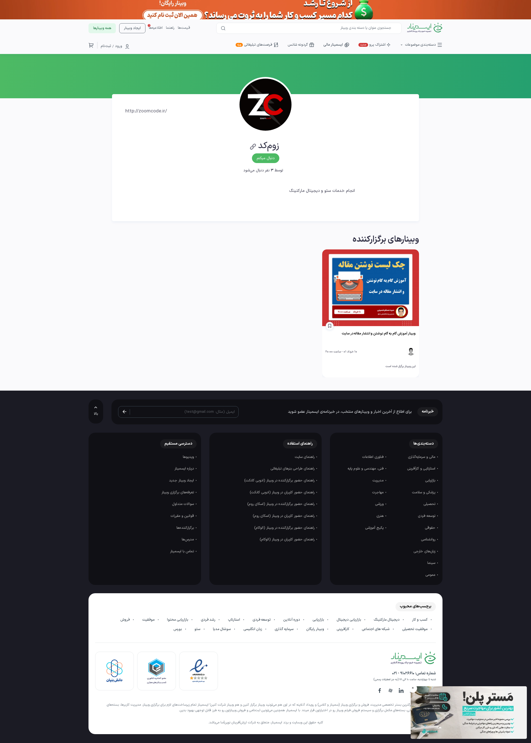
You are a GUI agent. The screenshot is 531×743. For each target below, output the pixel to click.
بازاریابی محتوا (178, 620)
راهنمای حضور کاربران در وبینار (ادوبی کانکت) (283, 492)
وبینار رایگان (315, 629)
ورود (118, 46)
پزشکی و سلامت (424, 492)
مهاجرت (378, 492)
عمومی (430, 575)
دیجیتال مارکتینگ (387, 620)
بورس (178, 629)
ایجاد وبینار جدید (182, 480)
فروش (125, 620)
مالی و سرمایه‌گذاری (422, 457)
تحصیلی (429, 504)
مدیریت (379, 480)
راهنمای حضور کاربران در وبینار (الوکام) (288, 539)
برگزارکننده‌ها (185, 528)
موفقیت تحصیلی (415, 629)
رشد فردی (208, 620)
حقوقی (430, 528)
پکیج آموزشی (375, 528)
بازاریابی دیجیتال (349, 620)
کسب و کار (420, 620)
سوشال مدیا (222, 629)
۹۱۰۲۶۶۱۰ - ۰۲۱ (403, 673)
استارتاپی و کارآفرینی (421, 468)
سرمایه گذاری (285, 629)
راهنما (170, 28)
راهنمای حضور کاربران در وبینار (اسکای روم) (284, 516)
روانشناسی (428, 539)
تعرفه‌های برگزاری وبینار (178, 492)
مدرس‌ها (188, 539)
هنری (380, 516)
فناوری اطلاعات (373, 457)
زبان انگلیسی (253, 629)
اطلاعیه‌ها (156, 28)
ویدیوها (189, 457)
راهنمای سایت (305, 457)
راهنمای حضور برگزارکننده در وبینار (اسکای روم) (281, 504)
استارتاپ (234, 620)
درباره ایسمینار (185, 468)
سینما (431, 563)
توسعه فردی (427, 516)
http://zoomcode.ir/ (146, 111)
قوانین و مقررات (183, 516)
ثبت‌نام (106, 46)
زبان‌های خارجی (424, 551)
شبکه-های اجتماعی (376, 629)
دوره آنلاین (292, 620)
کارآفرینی (343, 629)
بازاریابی (430, 480)
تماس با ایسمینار (182, 551)
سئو (197, 629)
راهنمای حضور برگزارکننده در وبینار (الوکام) (285, 528)
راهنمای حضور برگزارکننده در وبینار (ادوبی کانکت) (280, 480)
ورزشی (380, 504)
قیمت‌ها (184, 28)
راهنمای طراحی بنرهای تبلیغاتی (293, 468)
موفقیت (148, 620)
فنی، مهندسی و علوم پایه (366, 468)
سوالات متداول (183, 504)
